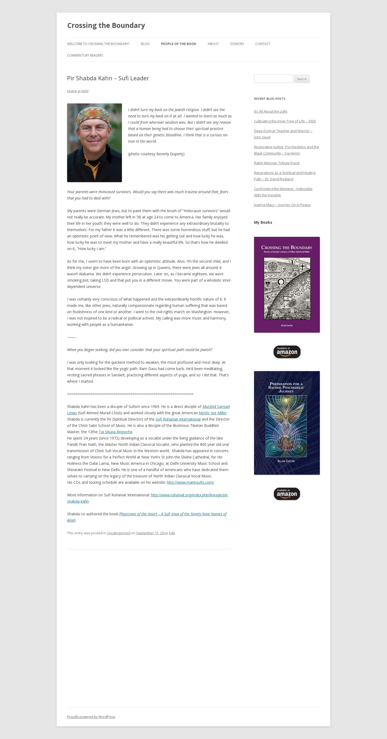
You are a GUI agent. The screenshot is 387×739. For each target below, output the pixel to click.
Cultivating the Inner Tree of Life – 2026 (285, 121)
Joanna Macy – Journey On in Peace (282, 204)
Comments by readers (85, 55)
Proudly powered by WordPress (91, 717)
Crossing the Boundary (106, 25)
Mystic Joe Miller (213, 412)
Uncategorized (118, 533)
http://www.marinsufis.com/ (190, 482)
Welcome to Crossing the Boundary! (98, 44)
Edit (172, 533)
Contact (262, 44)
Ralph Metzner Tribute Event (276, 163)
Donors (237, 44)
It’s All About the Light (270, 111)
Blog (145, 44)
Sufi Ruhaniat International (178, 419)
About (213, 44)
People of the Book (178, 44)
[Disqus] (149, 634)
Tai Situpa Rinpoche (115, 431)
